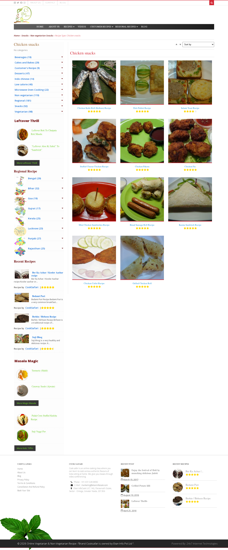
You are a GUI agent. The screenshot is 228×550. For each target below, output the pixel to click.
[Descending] (180, 44)
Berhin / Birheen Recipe (44, 316)
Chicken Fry (190, 166)
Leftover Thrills (139, 501)
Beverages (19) (23, 57)
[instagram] (24, 3)
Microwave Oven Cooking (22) (32, 89)
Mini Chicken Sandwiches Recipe (94, 224)
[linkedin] (15, 3)
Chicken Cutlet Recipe (94, 283)
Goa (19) (33, 198)
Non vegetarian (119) (27, 95)
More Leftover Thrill (27, 162)
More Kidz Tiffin (25, 448)
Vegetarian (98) (24, 111)
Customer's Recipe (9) (27, 68)
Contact (50, 2)
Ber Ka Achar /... (194, 471)
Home (17, 35)
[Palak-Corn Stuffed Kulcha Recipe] (23, 424)
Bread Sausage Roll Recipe (142, 224)
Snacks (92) (21, 106)
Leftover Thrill (26, 121)
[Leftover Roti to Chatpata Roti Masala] (23, 138)
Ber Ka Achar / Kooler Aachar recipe (47, 274)
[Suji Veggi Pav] (23, 440)
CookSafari (31, 287)
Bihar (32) (33, 188)
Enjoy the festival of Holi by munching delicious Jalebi (146, 471)
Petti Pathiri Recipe (142, 107)
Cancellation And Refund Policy (31, 486)
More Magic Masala (26, 403)
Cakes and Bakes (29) (27, 62)
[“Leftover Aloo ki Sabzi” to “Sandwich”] (23, 154)
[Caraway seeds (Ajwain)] (23, 394)
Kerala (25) (34, 218)
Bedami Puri (38, 296)
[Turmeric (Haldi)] (23, 379)
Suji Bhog (37, 337)
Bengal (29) (34, 178)
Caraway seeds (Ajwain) (43, 386)
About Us (35, 2)
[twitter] (18, 3)
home (20, 468)
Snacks (25, 35)
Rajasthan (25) (36, 248)
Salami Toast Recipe (190, 107)
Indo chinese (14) (24, 78)
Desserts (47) (22, 73)
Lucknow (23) (35, 228)
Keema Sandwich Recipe (190, 224)
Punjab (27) (34, 238)
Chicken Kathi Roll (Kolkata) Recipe (94, 107)
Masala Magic (26, 361)
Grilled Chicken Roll (142, 283)
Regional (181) (23, 100)
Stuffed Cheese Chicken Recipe (94, 166)
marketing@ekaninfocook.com (94, 485)
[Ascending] (176, 44)
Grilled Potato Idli (141, 485)
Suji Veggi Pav (39, 431)
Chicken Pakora (142, 166)
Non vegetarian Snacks (41, 35)
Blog (63, 2)
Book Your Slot (23, 490)
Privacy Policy (23, 479)
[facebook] (21, 3)
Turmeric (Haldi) (40, 370)
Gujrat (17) (34, 208)
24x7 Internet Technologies (202, 543)
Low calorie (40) (24, 84)
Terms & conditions (26, 483)
